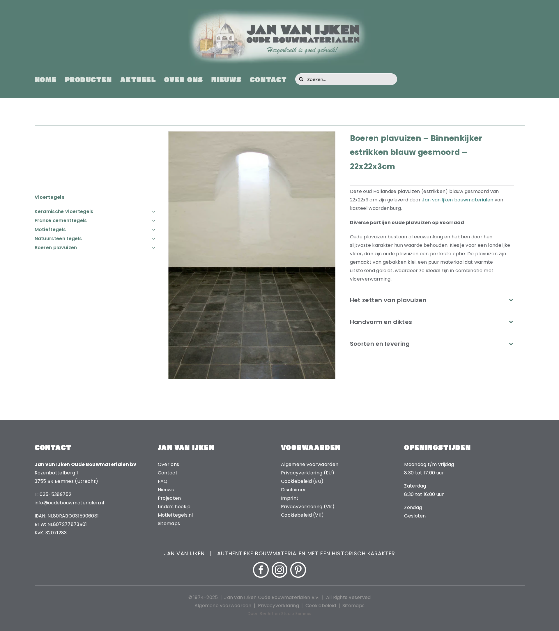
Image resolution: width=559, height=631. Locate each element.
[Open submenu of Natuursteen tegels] (152, 238)
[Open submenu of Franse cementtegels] (152, 220)
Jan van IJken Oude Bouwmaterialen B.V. (272, 597)
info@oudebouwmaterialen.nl (69, 502)
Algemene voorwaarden (223, 605)
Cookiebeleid (320, 605)
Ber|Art (267, 613)
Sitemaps (353, 605)
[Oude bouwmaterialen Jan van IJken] (279, 11)
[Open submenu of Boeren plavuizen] (152, 247)
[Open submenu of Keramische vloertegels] (152, 211)
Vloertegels (50, 197)
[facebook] (261, 570)
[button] (432, 300)
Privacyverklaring (278, 605)
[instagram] (279, 570)
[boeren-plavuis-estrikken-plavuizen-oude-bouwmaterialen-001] (251, 133)
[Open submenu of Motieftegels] (152, 229)
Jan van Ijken (437, 199)
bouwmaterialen (473, 199)
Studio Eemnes (296, 613)
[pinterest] (298, 570)
